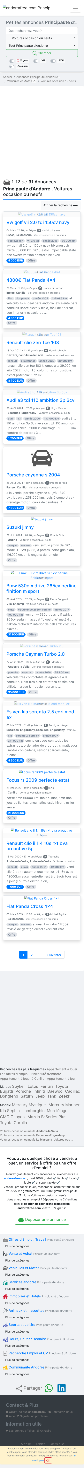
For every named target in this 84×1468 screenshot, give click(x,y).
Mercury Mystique (29, 1104)
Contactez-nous (62, 1411)
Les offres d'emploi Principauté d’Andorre (30, 1074)
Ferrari (47, 1086)
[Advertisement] (42, 131)
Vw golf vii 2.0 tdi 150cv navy (37, 222)
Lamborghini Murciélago (44, 1110)
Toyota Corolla (13, 1122)
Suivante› (54, 955)
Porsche (23, 1091)
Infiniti (39, 1091)
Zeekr (64, 1096)
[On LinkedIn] (61, 1388)
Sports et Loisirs (35, 1325)
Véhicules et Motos (37, 1268)
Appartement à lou (61, 1078)
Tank (51, 1096)
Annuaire (45, 1430)
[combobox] (42, 38)
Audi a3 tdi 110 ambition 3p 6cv (40, 400)
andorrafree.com (15, 1178)
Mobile (25, 1444)
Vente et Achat (34, 1253)
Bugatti (6, 1091)
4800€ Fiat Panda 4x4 (30, 280)
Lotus (33, 1086)
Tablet (40, 1444)
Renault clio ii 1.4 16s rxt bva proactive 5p (37, 846)
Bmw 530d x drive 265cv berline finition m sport (41, 588)
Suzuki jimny (20, 527)
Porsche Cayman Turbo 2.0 (35, 654)
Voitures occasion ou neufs (29, 1131)
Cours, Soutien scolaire (41, 1339)
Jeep (40, 1096)
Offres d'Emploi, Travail (41, 1239)
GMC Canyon (12, 1116)
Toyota (61, 1086)
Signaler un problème (33, 1416)
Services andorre (36, 1282)
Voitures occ (62, 1139)
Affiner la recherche (57, 205)
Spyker (18, 1086)
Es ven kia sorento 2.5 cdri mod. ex (41, 714)
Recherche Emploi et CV (42, 1353)
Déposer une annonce (45, 1219)
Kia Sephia (10, 1110)
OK (48, 1460)
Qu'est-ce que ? (27, 1411)
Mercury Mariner (64, 1104)
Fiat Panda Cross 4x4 (29, 906)
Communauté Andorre (40, 1367)
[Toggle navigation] (75, 9)
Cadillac (72, 1091)
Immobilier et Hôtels (38, 1296)
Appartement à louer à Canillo (22, 1078)
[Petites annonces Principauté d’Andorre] (26, 8)
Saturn (27, 1096)
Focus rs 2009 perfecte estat (37, 780)
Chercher (44, 53)
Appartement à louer (62, 1069)
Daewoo (55, 1091)
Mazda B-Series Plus (46, 1116)
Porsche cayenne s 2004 (33, 475)
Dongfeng (9, 1096)
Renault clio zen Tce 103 (32, 342)
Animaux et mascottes (40, 1310)
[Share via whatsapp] (48, 1388)
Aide (11, 1416)
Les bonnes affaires (21, 1430)
